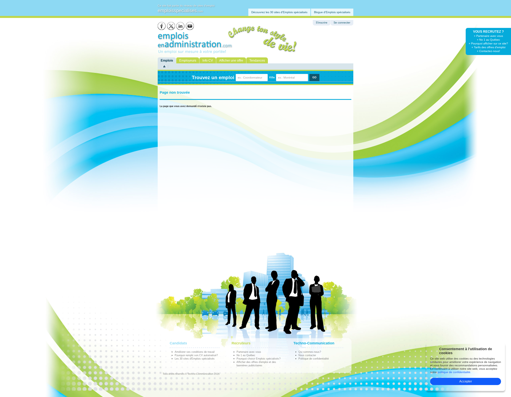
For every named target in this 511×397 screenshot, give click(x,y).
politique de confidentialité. (454, 372)
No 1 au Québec (246, 355)
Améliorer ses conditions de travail (195, 351)
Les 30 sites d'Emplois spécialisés (195, 358)
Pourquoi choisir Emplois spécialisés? (258, 358)
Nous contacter (307, 355)
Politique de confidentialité (313, 358)
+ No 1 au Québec (488, 39)
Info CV (207, 60)
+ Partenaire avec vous (488, 35)
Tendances (257, 60)
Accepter (465, 381)
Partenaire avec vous (249, 351)
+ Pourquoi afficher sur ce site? (488, 43)
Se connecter (342, 22)
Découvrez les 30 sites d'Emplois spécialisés (279, 12)
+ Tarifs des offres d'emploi (488, 47)
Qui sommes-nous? (309, 351)
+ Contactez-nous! (488, 51)
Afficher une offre (231, 60)
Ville (272, 77)
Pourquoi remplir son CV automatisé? (196, 355)
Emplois (167, 60)
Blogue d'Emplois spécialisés (332, 12)
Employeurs (187, 60)
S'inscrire (321, 22)
